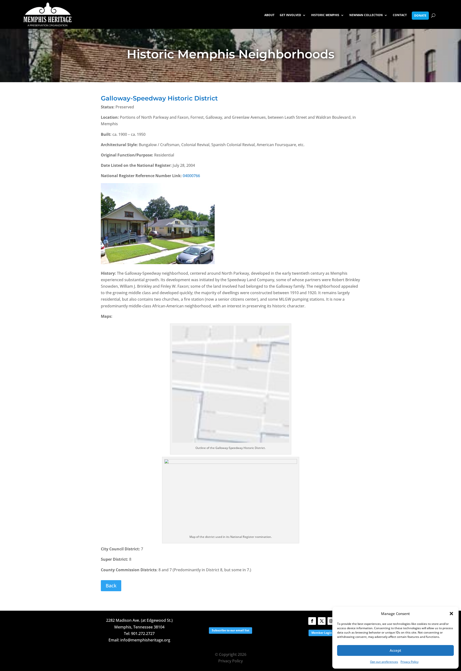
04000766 (191, 175)
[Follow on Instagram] (331, 621)
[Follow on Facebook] (312, 621)
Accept (395, 650)
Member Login (321, 633)
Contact (400, 15)
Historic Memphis (325, 15)
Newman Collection (366, 15)
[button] (451, 613)
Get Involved (290, 15)
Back (111, 585)
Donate (420, 15)
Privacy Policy (409, 662)
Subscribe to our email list (230, 630)
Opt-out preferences (384, 662)
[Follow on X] (322, 621)
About (269, 15)
